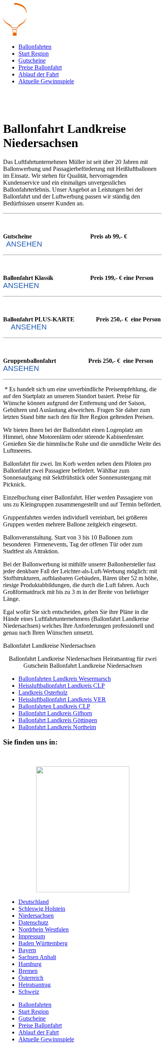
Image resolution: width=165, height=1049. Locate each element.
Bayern (27, 950)
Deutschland (33, 901)
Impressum (31, 936)
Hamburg (29, 964)
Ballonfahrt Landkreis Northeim (57, 727)
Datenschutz (33, 922)
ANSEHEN (24, 244)
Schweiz (28, 991)
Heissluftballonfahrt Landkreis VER (62, 699)
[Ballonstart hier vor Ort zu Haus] (82, 829)
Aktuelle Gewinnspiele (46, 81)
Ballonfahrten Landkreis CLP (54, 706)
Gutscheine (32, 60)
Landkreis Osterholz (43, 692)
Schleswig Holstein (41, 908)
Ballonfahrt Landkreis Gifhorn (55, 713)
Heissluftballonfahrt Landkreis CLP (61, 685)
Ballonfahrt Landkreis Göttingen (57, 720)
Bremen (28, 971)
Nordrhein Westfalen (43, 929)
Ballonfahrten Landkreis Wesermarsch (64, 678)
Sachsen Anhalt (37, 957)
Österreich (30, 978)
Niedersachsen (36, 915)
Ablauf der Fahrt (38, 74)
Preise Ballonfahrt (40, 67)
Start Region (33, 53)
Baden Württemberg (43, 943)
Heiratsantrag (34, 984)
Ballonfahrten (34, 46)
